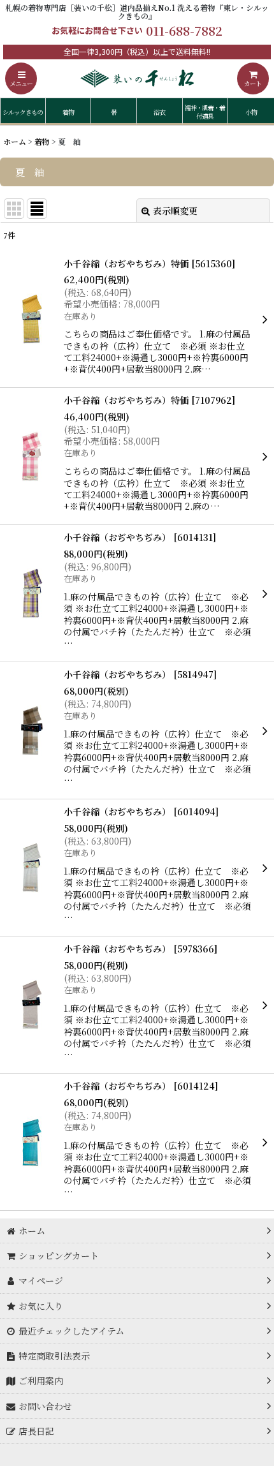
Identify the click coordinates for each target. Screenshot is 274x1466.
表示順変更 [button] (175, 210)
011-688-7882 (184, 30)
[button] (21, 78)
